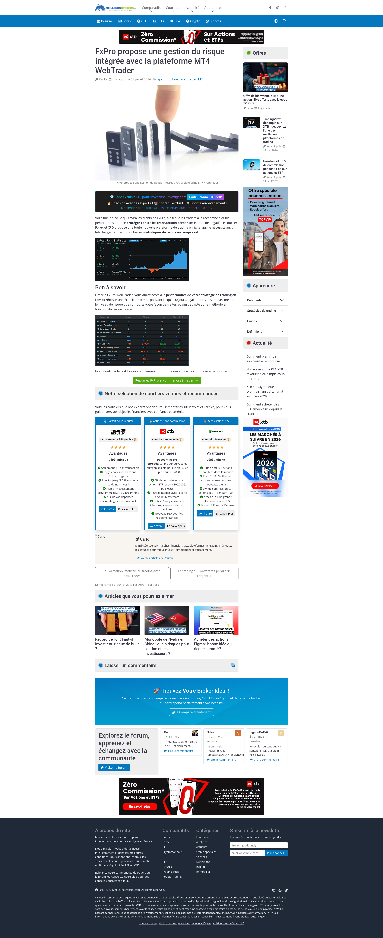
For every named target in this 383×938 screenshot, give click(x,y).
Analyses (201, 842)
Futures (167, 866)
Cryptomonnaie (172, 852)
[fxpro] (142, 259)
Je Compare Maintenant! (193, 712)
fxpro (160, 79)
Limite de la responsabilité (174, 923)
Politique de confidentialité (228, 923)
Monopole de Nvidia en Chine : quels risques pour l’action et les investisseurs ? (167, 646)
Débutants (254, 300)
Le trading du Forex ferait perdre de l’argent (204, 573)
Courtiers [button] (173, 7)
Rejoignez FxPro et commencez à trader (164, 380)
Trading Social (171, 871)
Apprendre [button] (212, 7)
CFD (143, 21)
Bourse (106, 21)
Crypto (194, 21)
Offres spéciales (206, 852)
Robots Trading (172, 876)
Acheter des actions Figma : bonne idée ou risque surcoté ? (213, 644)
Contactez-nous (148, 923)
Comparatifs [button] (151, 7)
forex (176, 79)
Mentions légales (201, 923)
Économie (202, 837)
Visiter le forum (115, 767)
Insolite (201, 866)
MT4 (201, 79)
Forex (126, 21)
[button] (276, 21)
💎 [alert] (167, 202)
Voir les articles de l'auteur (157, 558)
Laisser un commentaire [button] (130, 665)
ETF (211, 698)
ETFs (160, 21)
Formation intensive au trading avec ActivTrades (133, 573)
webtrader (189, 79)
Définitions (254, 331)
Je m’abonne (275, 853)
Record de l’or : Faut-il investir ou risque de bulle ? (117, 644)
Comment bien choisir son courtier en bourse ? (264, 358)
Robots (215, 21)
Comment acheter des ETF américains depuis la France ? (264, 409)
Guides (252, 321)
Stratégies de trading (261, 310)
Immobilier (203, 871)
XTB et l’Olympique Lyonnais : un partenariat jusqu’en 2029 (264, 391)
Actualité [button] (192, 7)
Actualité (201, 847)
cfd (168, 79)
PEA (176, 21)
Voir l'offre (107, 509)
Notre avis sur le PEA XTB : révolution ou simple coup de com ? (265, 374)
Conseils (201, 857)
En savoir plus (127, 509)
